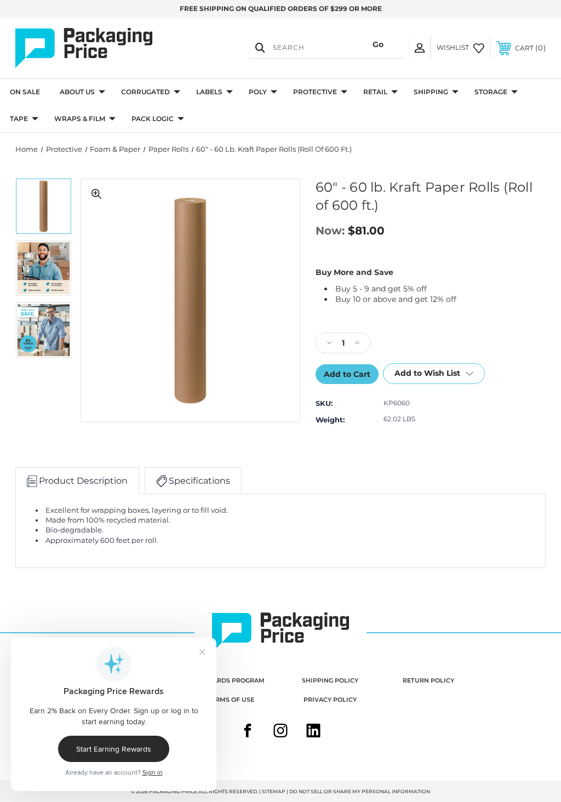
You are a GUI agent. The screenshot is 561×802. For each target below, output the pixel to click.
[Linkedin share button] (313, 732)
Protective (315, 92)
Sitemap (273, 791)
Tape (19, 118)
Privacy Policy (330, 699)
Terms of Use (231, 699)
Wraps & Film (79, 118)
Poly (258, 92)
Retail (375, 92)
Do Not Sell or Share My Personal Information (359, 791)
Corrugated (145, 92)
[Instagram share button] (280, 732)
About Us (77, 92)
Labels (209, 92)
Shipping (431, 92)
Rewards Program (231, 680)
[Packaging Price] (94, 48)
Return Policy (428, 680)
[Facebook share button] (247, 732)
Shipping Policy (330, 680)
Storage (490, 92)
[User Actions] (419, 47)
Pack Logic (152, 118)
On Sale (25, 92)
